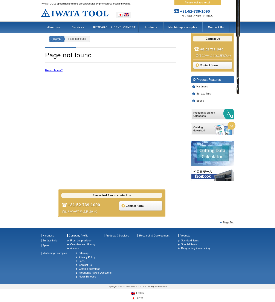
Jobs (81, 261)
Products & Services (117, 235)
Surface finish (204, 93)
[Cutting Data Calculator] (212, 153)
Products (151, 27)
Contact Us (216, 27)
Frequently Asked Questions (95, 272)
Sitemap (84, 253)
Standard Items (190, 240)
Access (74, 248)
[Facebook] (212, 174)
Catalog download (89, 268)
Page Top (228, 222)
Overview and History (82, 244)
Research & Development (154, 235)
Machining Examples (55, 253)
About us (53, 27)
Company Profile (78, 235)
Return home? (54, 70)
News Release (87, 276)
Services (78, 27)
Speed (200, 100)
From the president (81, 240)
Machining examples (182, 27)
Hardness (202, 86)
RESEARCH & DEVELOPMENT (114, 27)
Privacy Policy (87, 257)
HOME (57, 38)
